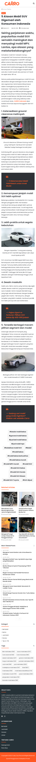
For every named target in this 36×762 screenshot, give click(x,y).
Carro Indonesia (23, 655)
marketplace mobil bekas (11, 667)
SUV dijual (28, 480)
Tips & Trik (5, 641)
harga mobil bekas (9, 661)
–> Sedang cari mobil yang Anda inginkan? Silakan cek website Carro (17, 416)
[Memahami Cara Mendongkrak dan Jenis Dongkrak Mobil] (9, 499)
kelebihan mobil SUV (14, 448)
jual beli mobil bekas (19, 440)
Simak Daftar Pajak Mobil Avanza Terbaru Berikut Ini (26, 510)
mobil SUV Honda (18, 472)
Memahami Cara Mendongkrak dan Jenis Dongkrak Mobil (8, 510)
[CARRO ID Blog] (12, 3)
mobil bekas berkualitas (18, 456)
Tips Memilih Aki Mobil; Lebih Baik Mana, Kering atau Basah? (27, 536)
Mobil (29, 448)
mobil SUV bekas (18, 468)
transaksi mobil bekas (10, 680)
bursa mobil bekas (24, 651)
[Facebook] (2, 716)
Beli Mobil (5, 629)
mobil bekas (18, 452)
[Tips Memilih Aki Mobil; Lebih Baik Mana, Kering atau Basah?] (27, 524)
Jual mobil (6, 664)
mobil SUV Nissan (18, 476)
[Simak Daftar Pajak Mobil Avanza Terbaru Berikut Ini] (27, 499)
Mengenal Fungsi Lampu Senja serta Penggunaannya (7, 536)
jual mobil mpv (18, 444)
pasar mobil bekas (26, 674)
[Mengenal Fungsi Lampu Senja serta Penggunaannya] (9, 524)
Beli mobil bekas (8, 651)
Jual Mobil (5, 635)
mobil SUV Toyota (12, 480)
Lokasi (3, 735)
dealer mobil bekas (18, 432)
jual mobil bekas (20, 664)
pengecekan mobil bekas (10, 677)
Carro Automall (8, 655)
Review (4, 638)
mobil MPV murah (12, 464)
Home (4, 9)
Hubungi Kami (5, 745)
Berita (9, 9)
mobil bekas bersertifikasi (23, 671)
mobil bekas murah (18, 460)
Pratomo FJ (6, 28)
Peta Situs (4, 748)
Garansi (3, 732)
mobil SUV (28, 464)
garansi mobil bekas (18, 436)
